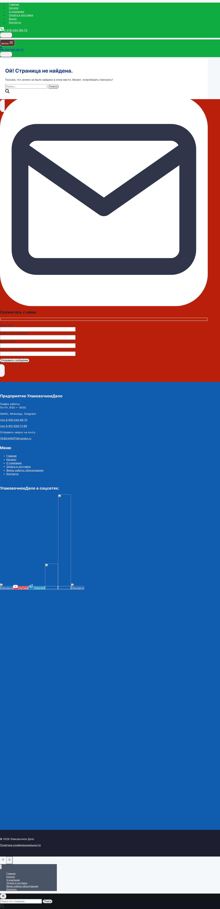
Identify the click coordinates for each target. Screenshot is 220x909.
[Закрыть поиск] (3, 896)
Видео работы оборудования (24, 470)
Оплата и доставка (21, 15)
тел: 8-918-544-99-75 (13, 420)
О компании (16, 11)
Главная (14, 4)
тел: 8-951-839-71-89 (13, 426)
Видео (13, 18)
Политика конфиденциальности (20, 845)
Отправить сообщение (14, 360)
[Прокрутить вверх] (3, 861)
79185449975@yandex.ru (15, 438)
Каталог (14, 7)
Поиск (47, 901)
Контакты (15, 22)
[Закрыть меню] (1, 867)
